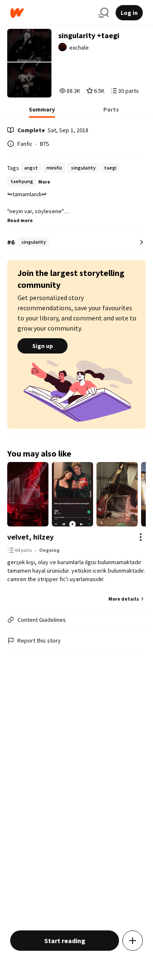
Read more (20, 220)
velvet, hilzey (30, 537)
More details (123, 599)
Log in (129, 13)
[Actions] (141, 537)
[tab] (42, 112)
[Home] (51, 13)
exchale (79, 47)
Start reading (64, 940)
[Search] (104, 13)
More (44, 181)
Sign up (42, 346)
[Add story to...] (132, 940)
